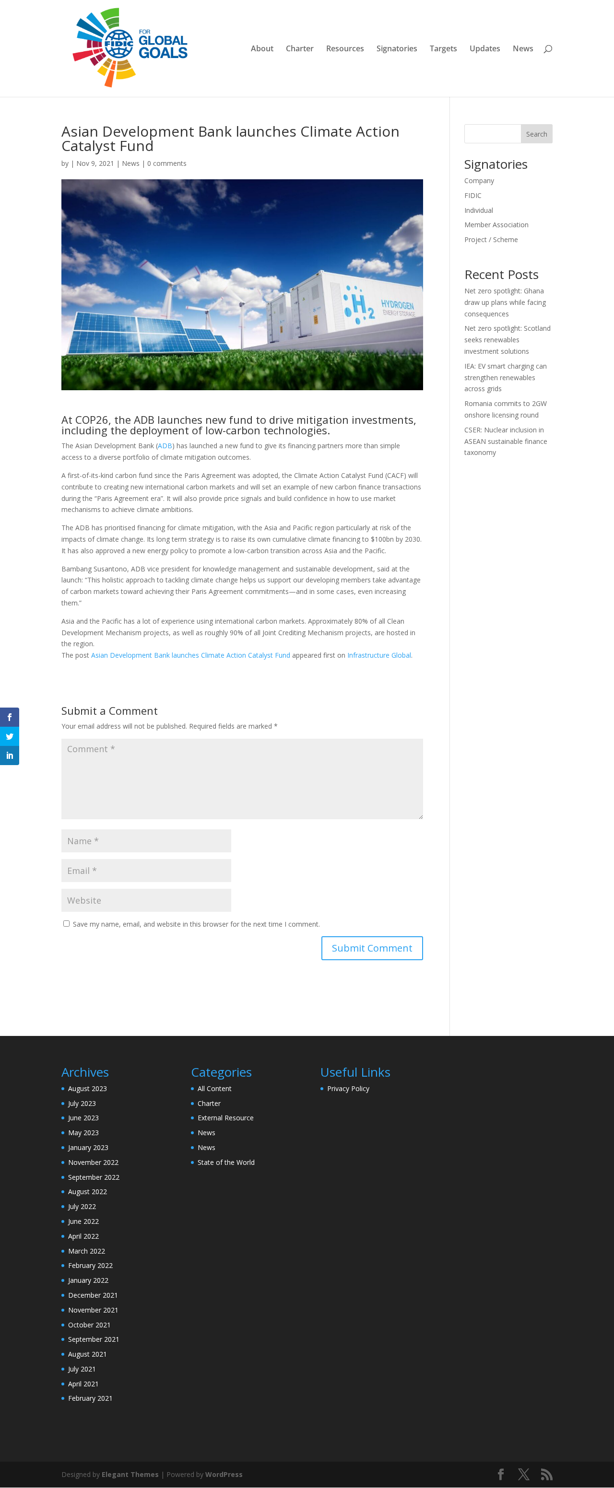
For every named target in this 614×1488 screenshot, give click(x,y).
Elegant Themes (130, 1474)
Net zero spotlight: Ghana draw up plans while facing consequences (505, 302)
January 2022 (88, 1280)
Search (536, 134)
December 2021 (93, 1295)
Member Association (496, 224)
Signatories (397, 49)
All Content (215, 1088)
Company (479, 180)
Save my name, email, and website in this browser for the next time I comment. (196, 924)
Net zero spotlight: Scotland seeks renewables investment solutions (507, 340)
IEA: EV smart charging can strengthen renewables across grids (505, 377)
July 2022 (82, 1206)
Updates (485, 49)
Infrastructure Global (379, 655)
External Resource (226, 1117)
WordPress (224, 1474)
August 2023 (87, 1088)
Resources (345, 49)
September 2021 (93, 1339)
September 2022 (93, 1177)
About (262, 49)
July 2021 (82, 1368)
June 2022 (83, 1221)
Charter (300, 49)
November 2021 (93, 1309)
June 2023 (83, 1117)
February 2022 (90, 1265)
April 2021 (83, 1383)
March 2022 (86, 1251)
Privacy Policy (348, 1088)
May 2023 (83, 1132)
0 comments (167, 163)
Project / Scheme (491, 239)
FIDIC (473, 195)
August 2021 (87, 1354)
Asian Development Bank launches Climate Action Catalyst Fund (190, 655)
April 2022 (83, 1236)
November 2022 (93, 1162)
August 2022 (87, 1191)
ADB (165, 445)
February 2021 (90, 1398)
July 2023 (82, 1103)
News (523, 49)
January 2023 (88, 1147)
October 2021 (89, 1324)
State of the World (226, 1162)
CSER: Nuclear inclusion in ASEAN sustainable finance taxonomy (505, 441)
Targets (443, 49)
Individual (478, 210)
